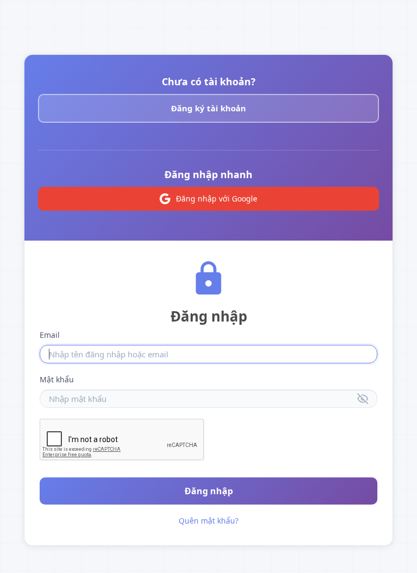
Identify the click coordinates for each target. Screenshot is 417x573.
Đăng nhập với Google (216, 198)
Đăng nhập (209, 491)
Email (50, 335)
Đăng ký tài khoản (208, 108)
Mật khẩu (57, 379)
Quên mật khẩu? (208, 520)
